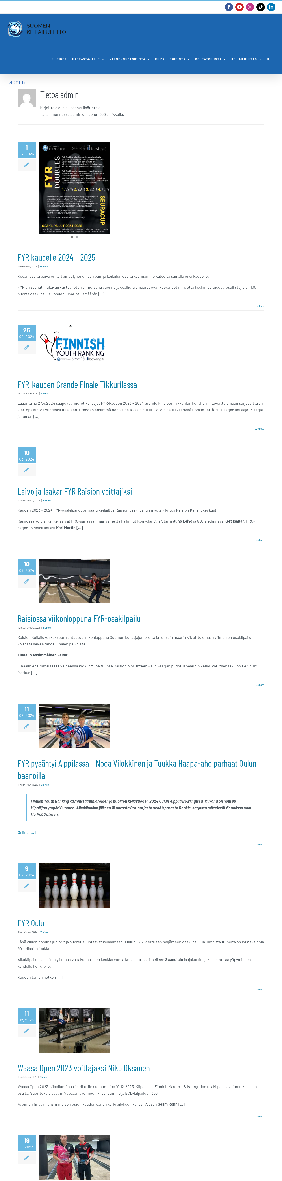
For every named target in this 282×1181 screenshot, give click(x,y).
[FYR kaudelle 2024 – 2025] (74, 188)
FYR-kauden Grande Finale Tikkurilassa (77, 384)
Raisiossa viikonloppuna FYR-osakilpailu (79, 618)
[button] (268, 59)
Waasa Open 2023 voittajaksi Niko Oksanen (84, 1067)
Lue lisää (259, 305)
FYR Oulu (31, 922)
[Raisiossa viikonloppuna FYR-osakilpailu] (74, 581)
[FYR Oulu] (74, 885)
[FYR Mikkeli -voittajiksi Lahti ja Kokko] (74, 1157)
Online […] (27, 832)
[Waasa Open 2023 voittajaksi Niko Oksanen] (74, 1030)
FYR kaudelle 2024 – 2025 (56, 257)
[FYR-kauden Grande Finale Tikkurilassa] (74, 347)
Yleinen (44, 266)
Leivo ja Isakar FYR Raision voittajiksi (75, 490)
